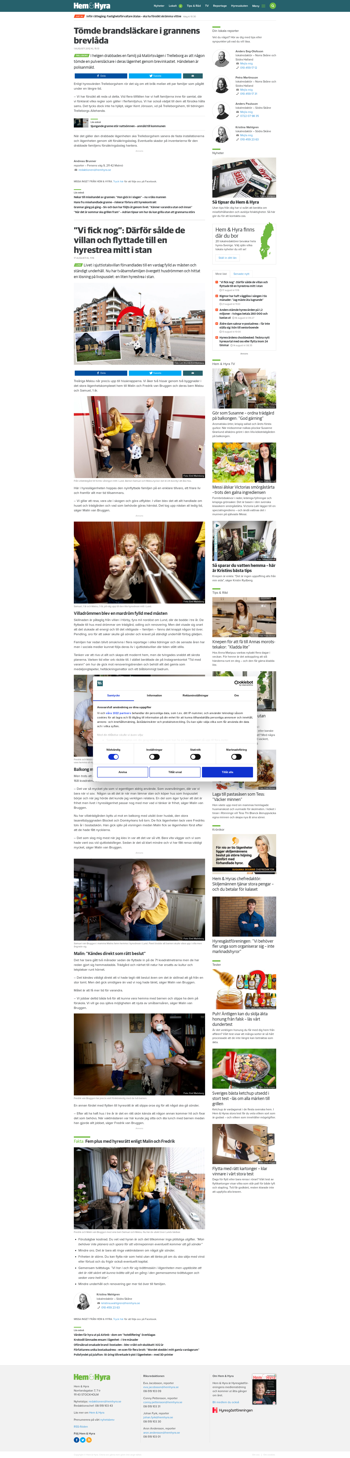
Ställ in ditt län (228, 258)
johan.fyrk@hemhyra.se (158, 1417)
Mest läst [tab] (221, 274)
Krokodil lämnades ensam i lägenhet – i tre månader (106, 1339)
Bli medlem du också (226, 1402)
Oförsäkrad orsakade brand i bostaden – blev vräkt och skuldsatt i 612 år (119, 1344)
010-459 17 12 (248, 68)
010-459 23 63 (110, 1307)
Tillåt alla (227, 772)
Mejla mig (246, 63)
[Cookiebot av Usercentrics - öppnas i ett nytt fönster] (237, 683)
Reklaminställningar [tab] (195, 695)
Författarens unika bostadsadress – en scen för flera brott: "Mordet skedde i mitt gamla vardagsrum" (136, 1349)
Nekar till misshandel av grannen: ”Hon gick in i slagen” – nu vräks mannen (120, 197)
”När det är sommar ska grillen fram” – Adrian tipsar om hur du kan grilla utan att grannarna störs (134, 212)
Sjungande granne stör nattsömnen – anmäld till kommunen (128, 126)
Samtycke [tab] (113, 695)
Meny (255, 6)
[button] (175, 6)
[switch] (154, 757)
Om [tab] (236, 695)
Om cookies (269, 1454)
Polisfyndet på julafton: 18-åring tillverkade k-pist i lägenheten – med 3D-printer (123, 1354)
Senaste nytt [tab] (241, 274)
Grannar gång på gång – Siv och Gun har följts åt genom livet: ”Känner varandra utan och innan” (133, 207)
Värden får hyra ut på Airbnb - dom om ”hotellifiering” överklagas (114, 1334)
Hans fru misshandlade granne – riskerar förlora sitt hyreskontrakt (115, 202)
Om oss (256, 1454)
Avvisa (122, 772)
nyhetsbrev (107, 1420)
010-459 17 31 (248, 94)
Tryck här (118, 181)
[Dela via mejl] (193, 75)
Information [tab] (154, 695)
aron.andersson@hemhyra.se (161, 1433)
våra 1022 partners (118, 713)
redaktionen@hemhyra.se (95, 170)
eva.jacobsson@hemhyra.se (161, 1387)
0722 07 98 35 (249, 116)
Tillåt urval (175, 772)
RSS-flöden (81, 1426)
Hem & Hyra (96, 1412)
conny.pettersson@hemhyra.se (162, 1402)
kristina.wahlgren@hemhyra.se (120, 1303)
